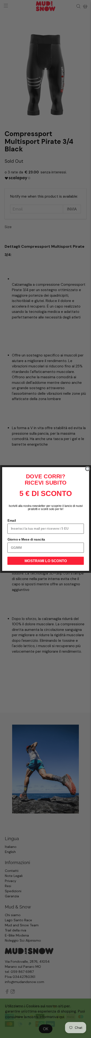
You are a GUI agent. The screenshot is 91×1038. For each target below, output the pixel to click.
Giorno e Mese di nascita (26, 539)
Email (11, 520)
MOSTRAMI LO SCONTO (45, 561)
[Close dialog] (87, 469)
